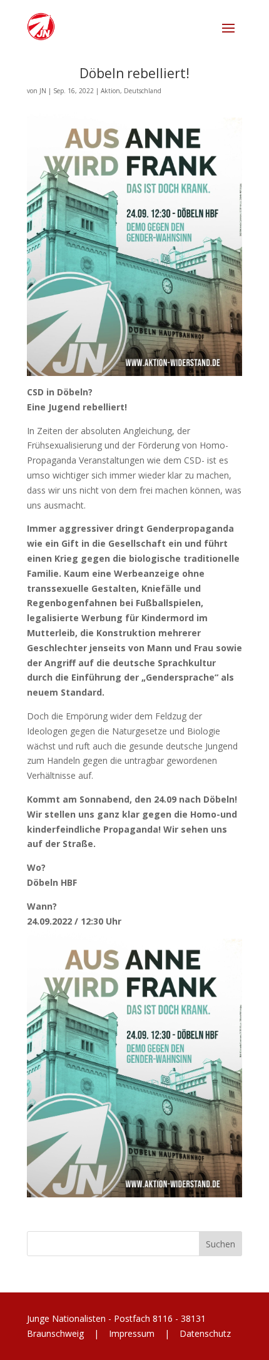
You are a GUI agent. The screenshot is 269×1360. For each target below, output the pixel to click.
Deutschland (142, 90)
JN (42, 90)
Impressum (132, 1333)
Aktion (110, 90)
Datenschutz (204, 1333)
